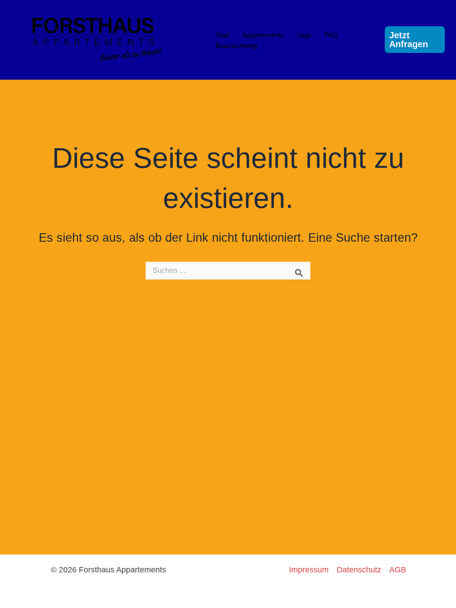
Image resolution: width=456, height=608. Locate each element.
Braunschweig (236, 45)
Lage (304, 35)
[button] (415, 39)
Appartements (263, 35)
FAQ (331, 35)
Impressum (309, 569)
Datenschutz (359, 569)
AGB (397, 569)
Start (222, 35)
